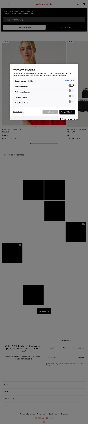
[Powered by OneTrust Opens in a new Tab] (68, 118)
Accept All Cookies (67, 112)
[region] (44, 92)
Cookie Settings (18, 112)
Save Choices (50, 112)
